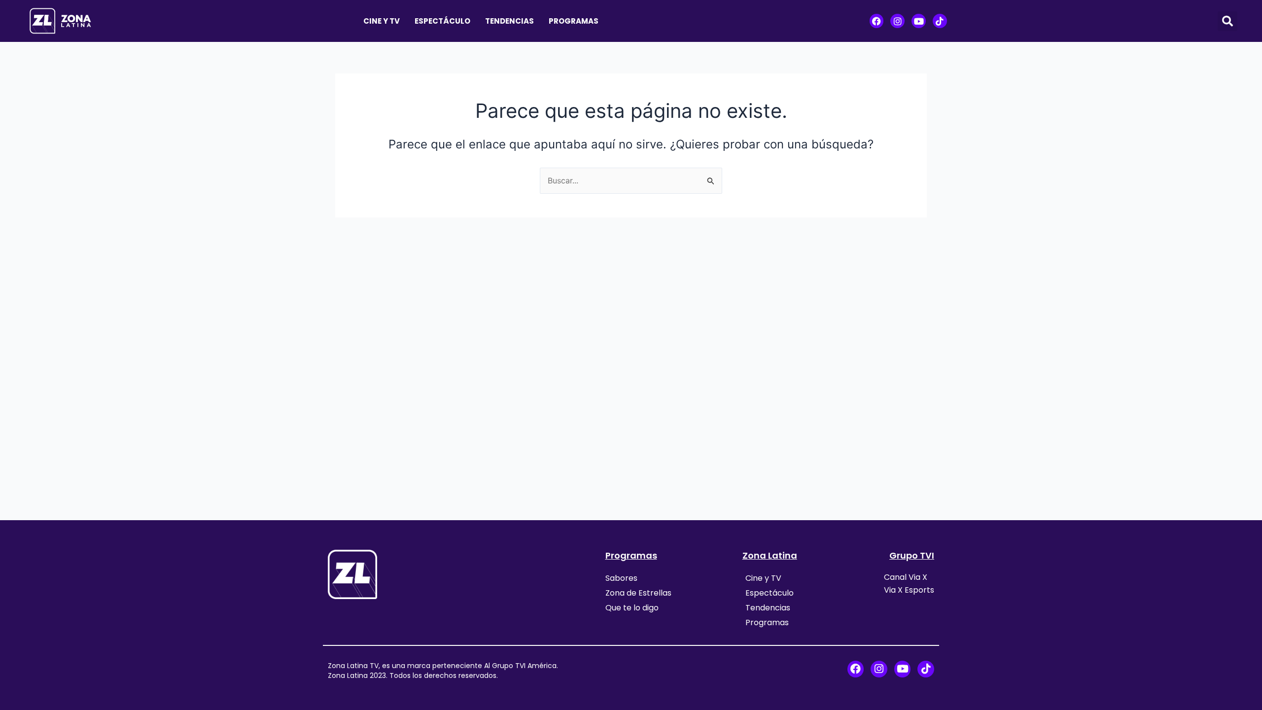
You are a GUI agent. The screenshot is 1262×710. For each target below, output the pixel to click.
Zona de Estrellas (638, 593)
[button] (1227, 21)
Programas (573, 21)
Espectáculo (442, 21)
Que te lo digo (632, 607)
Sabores (621, 578)
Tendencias (509, 21)
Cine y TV (381, 21)
